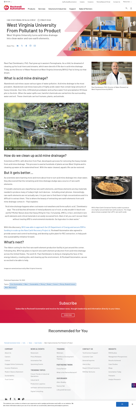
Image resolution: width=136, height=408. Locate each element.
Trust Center (9, 379)
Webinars (60, 353)
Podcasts (112, 375)
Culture (7, 360)
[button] (46, 127)
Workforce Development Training (65, 358)
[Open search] (126, 8)
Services (41, 9)
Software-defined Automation (41, 387)
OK (122, 404)
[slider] (44, 148)
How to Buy (86, 364)
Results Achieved (115, 360)
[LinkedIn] (6, 398)
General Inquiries (88, 360)
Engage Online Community (14, 364)
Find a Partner (61, 369)
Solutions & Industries (57, 9)
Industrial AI (35, 380)
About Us (8, 353)
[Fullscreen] (86, 148)
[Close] (132, 404)
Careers (7, 357)
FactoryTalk (61, 386)
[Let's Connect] (134, 385)
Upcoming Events (37, 364)
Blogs (111, 368)
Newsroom (34, 353)
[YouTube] (19, 398)
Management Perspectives (118, 357)
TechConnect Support (90, 353)
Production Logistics (38, 384)
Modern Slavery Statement (14, 372)
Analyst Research (115, 379)
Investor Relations (11, 368)
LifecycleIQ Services (64, 390)
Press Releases (36, 357)
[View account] (131, 8)
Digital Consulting (37, 391)
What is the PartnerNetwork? (67, 372)
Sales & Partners (85, 9)
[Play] (6, 148)
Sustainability (9, 375)
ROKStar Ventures (89, 372)
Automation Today (115, 372)
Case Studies (113, 364)
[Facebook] (10, 398)
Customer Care (88, 357)
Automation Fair (36, 360)
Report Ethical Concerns (91, 368)
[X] (15, 398)
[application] (46, 126)
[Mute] (82, 148)
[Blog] (23, 398)
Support (72, 9)
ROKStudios (113, 353)
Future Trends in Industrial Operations (40, 375)
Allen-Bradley (61, 382)
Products (31, 9)
